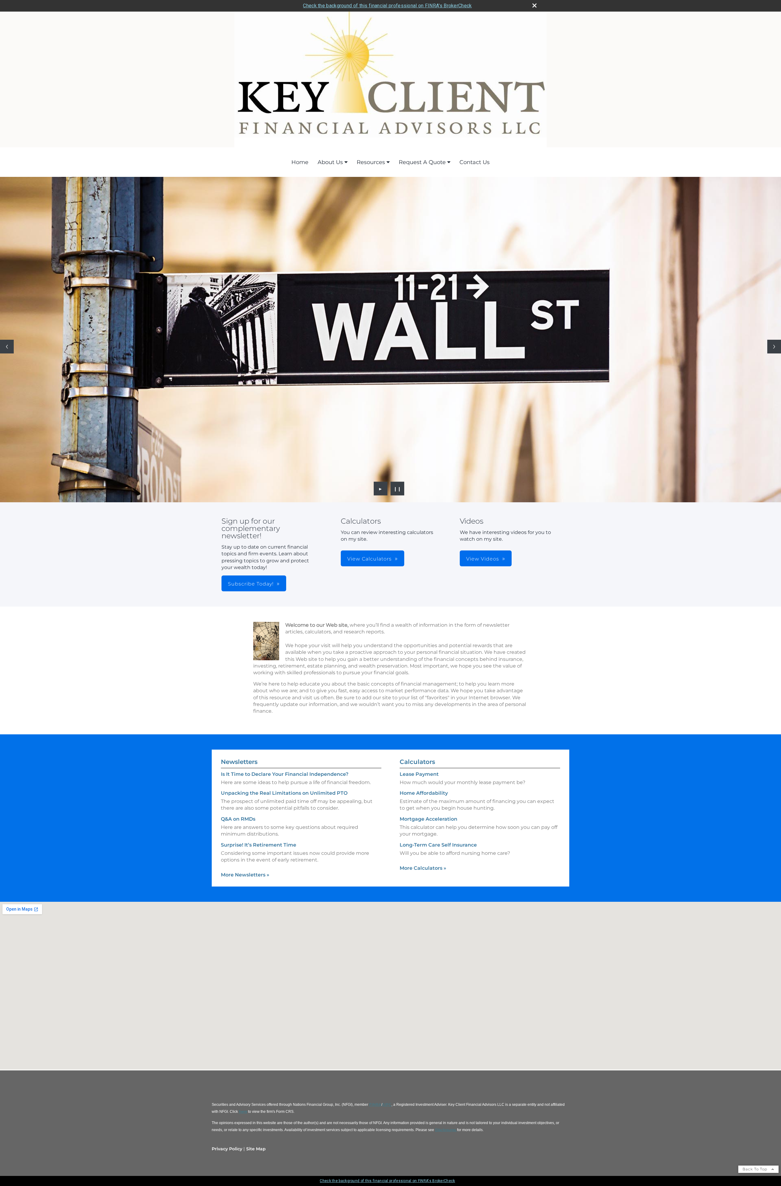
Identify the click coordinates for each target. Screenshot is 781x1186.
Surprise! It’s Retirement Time (258, 845)
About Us (330, 162)
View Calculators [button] (369, 559)
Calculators (417, 761)
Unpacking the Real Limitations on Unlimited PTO (284, 793)
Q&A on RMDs (238, 819)
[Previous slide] (7, 346)
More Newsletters (245, 875)
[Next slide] (774, 346)
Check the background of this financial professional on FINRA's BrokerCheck (387, 6)
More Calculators (423, 868)
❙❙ (397, 488)
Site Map (256, 1149)
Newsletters (239, 761)
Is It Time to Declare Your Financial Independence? (284, 774)
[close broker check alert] (534, 5)
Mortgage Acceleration (428, 819)
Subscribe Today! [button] (251, 584)
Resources (371, 162)
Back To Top (755, 1169)
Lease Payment (419, 774)
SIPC (386, 1104)
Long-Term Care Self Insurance (438, 845)
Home (299, 162)
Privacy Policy (227, 1149)
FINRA (375, 1104)
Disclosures (446, 1129)
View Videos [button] (482, 559)
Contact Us (474, 162)
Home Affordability (424, 793)
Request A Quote (422, 162)
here (243, 1111)
